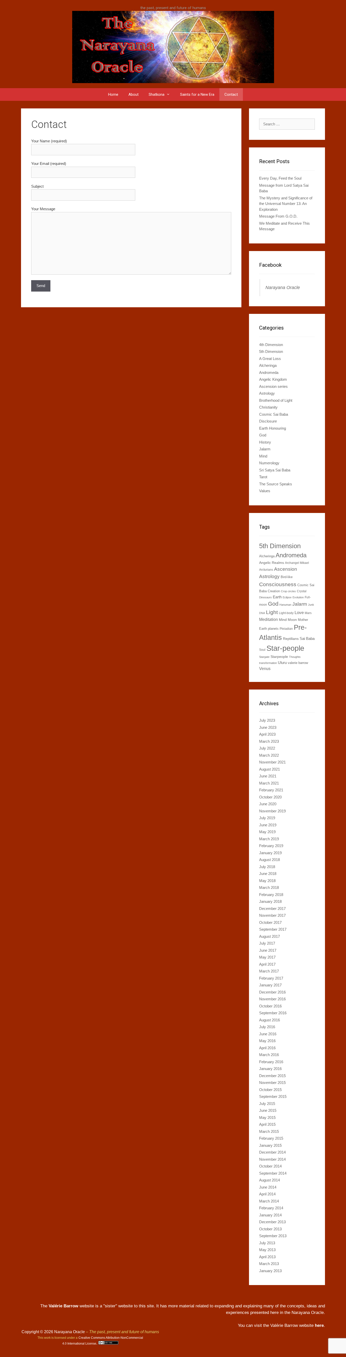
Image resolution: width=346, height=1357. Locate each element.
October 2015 (270, 1089)
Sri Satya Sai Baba (274, 470)
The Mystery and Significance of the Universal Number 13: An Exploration (285, 204)
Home (113, 94)
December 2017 (272, 908)
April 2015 (267, 1124)
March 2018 (269, 887)
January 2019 (270, 853)
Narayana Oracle (282, 287)
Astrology (267, 393)
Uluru (282, 662)
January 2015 (270, 1145)
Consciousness (277, 584)
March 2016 (269, 1055)
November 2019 (272, 811)
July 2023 (267, 720)
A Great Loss (270, 358)
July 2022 (267, 748)
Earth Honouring (272, 428)
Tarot (263, 477)
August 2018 (269, 859)
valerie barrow (298, 663)
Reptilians (291, 639)
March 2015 (269, 1131)
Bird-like (287, 577)
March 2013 (269, 1264)
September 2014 (272, 1173)
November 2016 (272, 999)
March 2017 (269, 971)
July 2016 (267, 1027)
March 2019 (269, 839)
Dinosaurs (265, 597)
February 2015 (271, 1138)
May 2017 (267, 957)
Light (272, 612)
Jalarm (265, 449)
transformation (268, 662)
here (319, 1325)
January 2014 (270, 1215)
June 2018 (267, 873)
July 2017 (267, 943)
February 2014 (271, 1208)
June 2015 (267, 1110)
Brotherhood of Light (275, 400)
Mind (263, 456)
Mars (308, 613)
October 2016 (270, 1006)
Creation (274, 591)
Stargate (264, 656)
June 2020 (267, 804)
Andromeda (268, 372)
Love (299, 612)
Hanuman (285, 604)
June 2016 (267, 1034)
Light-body (286, 613)
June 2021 (267, 776)
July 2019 (267, 818)
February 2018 (271, 894)
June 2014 (267, 1187)
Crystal (301, 591)
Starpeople (279, 657)
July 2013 (267, 1243)
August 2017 (269, 936)
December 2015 (272, 1076)
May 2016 (267, 1041)
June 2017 (267, 950)
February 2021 (271, 790)
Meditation (268, 619)
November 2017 (272, 915)
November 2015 (272, 1082)
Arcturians (266, 569)
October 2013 (270, 1229)
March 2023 (269, 741)
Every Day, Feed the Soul (280, 178)
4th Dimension (271, 344)
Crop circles (288, 591)
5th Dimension (271, 351)
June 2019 (267, 825)
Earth (277, 597)
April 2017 (267, 964)
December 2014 (272, 1152)
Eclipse (287, 597)
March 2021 (269, 783)
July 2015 (267, 1103)
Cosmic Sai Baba (273, 414)
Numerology (269, 463)
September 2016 (272, 1013)
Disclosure (268, 421)
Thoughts (295, 656)
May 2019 (267, 832)
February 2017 (271, 978)
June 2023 (267, 727)
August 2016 (269, 1020)
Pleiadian (286, 628)
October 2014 (270, 1166)
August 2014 (269, 1180)
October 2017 (270, 922)
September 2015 (272, 1096)
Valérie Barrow (63, 1306)
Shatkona (156, 94)
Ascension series (273, 386)
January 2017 (270, 985)
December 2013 (272, 1222)
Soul (262, 650)
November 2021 (272, 762)
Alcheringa (268, 365)
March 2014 (269, 1201)
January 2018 (270, 901)
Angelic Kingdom (273, 379)
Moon (292, 620)
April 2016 (267, 1048)
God (262, 435)
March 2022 (269, 755)
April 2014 (267, 1194)
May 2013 (267, 1250)
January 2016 (270, 1068)
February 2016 (271, 1062)
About (133, 94)
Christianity (268, 407)
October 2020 (270, 797)
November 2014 (272, 1159)
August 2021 (269, 769)
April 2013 (267, 1257)
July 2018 (267, 867)
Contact (231, 94)
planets (273, 628)
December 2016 (272, 992)
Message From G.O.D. (278, 216)
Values (264, 491)
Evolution (298, 597)
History (265, 442)
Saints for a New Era (197, 94)
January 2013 (270, 1271)
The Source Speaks (275, 484)
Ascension (285, 569)
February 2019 (271, 846)
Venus (265, 668)
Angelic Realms (271, 563)
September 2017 (272, 929)
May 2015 (267, 1117)
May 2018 (267, 880)
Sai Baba (307, 638)
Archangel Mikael (297, 563)
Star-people (285, 648)
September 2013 (272, 1236)
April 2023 (267, 734)
